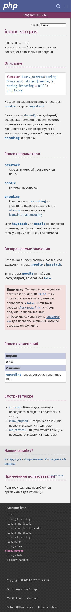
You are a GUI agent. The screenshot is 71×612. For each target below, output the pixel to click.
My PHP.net (14, 598)
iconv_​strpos (14, 546)
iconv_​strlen (14, 541)
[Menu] (65, 6)
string (51, 77)
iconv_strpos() (18, 421)
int (9, 90)
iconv (10, 514)
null (41, 86)
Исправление (33, 459)
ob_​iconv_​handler (17, 559)
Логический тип (30, 307)
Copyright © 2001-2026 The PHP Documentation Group (28, 584)
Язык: (35, 25)
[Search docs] (58, 6)
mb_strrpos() (17, 430)
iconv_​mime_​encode (19, 532)
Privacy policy (47, 607)
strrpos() (29, 115)
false (18, 90)
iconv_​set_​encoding (18, 537)
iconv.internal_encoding (25, 215)
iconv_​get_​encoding (18, 519)
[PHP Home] (10, 6)
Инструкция (13, 459)
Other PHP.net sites (20, 607)
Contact (32, 598)
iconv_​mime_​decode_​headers (25, 528)
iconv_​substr (14, 555)
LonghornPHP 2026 (35, 15)
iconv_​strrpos (15, 550)
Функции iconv (16, 508)
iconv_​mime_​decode (19, 523)
